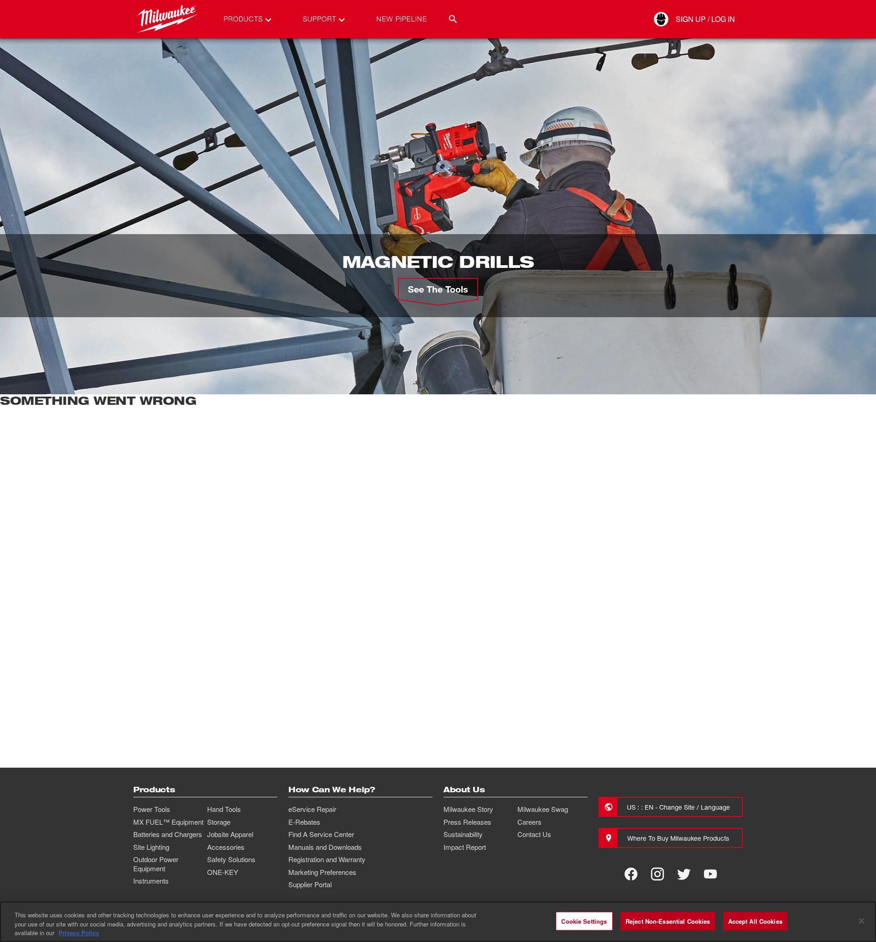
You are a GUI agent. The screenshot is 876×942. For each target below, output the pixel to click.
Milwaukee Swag (542, 809)
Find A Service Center (321, 834)
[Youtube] (710, 874)
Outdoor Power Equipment (155, 864)
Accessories (226, 847)
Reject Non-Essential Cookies (668, 920)
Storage (218, 822)
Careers (529, 822)
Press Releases (467, 822)
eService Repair (312, 809)
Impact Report (464, 847)
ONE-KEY (222, 872)
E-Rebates (304, 822)
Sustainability (463, 834)
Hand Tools (224, 809)
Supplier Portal (310, 884)
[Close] (861, 921)
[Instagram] (657, 874)
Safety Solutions (231, 859)
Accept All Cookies (755, 920)
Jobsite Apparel (230, 834)
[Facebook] (631, 874)
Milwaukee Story (468, 809)
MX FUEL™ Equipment (168, 822)
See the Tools (438, 288)
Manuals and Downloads (325, 847)
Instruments (151, 880)
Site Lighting (151, 847)
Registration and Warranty (326, 859)
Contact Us (534, 834)
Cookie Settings (584, 920)
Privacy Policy (78, 932)
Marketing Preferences (322, 872)
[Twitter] (684, 874)
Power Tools (151, 809)
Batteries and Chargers (167, 834)
